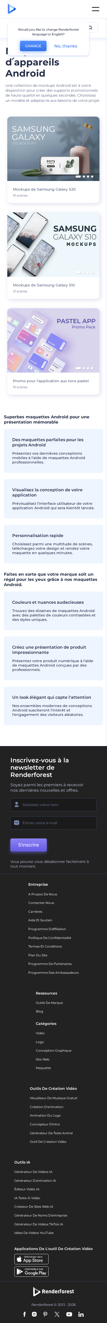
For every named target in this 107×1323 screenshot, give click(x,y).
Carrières (35, 912)
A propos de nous (42, 894)
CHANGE (33, 46)
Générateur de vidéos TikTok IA (38, 1224)
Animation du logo (45, 1115)
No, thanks (65, 46)
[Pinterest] (45, 1315)
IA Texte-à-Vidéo (27, 1198)
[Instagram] (34, 1315)
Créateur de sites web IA (33, 1206)
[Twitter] (57, 1315)
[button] (78, 177)
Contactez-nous (41, 903)
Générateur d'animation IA (35, 1181)
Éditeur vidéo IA (26, 1189)
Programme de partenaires (50, 964)
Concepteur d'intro (45, 1124)
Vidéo (40, 1033)
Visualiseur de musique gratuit (53, 1098)
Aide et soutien (40, 920)
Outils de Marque (49, 1003)
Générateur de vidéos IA (33, 1172)
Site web (42, 1059)
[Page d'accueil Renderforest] (12, 9)
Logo (40, 1042)
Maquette (43, 1068)
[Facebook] (24, 1315)
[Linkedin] (81, 1315)
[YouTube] (69, 1315)
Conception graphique (53, 1050)
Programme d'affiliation (47, 929)
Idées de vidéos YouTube (34, 1233)
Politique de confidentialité (49, 938)
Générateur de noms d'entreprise (40, 1215)
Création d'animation (46, 1107)
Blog (39, 1011)
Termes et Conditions (45, 946)
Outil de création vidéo (48, 1142)
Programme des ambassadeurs (53, 973)
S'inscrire (28, 845)
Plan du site (37, 955)
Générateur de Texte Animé (51, 1133)
